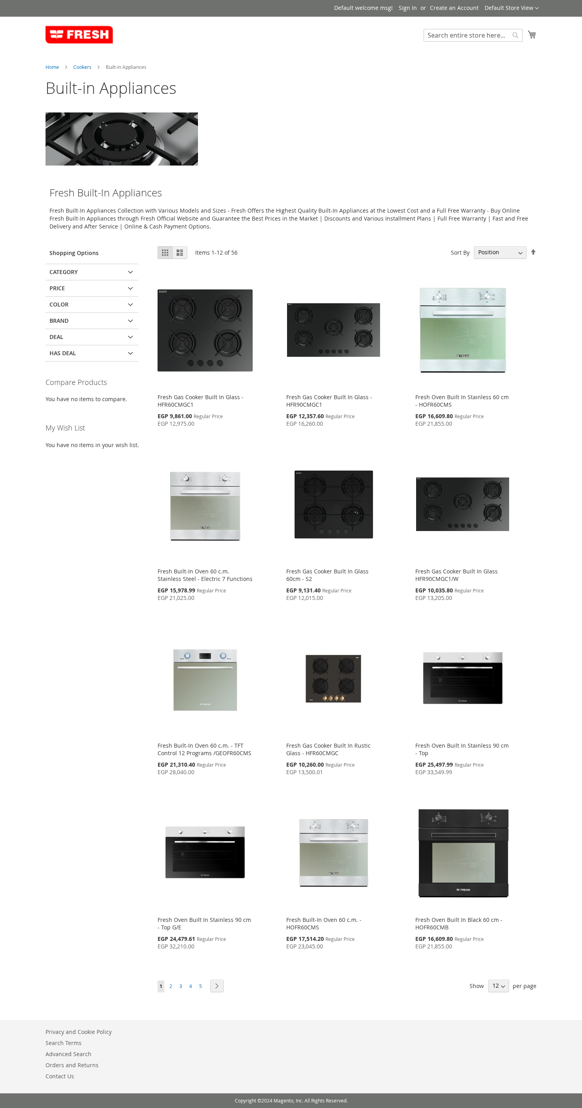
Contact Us (60, 1076)
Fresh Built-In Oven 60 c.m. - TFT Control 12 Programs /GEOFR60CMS (204, 749)
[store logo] (79, 35)
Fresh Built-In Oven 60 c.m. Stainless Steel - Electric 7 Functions (205, 575)
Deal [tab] (56, 337)
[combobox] (473, 35)
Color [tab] (58, 304)
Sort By (460, 252)
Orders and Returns (72, 1065)
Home (53, 67)
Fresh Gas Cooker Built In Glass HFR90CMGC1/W (456, 575)
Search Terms (64, 1043)
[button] (512, 8)
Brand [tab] (58, 320)
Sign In (408, 7)
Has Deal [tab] (62, 353)
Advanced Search (68, 1054)
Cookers (83, 67)
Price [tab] (57, 288)
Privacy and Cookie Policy (79, 1032)
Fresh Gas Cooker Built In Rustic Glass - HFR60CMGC (328, 749)
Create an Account (454, 7)
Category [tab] (63, 272)
